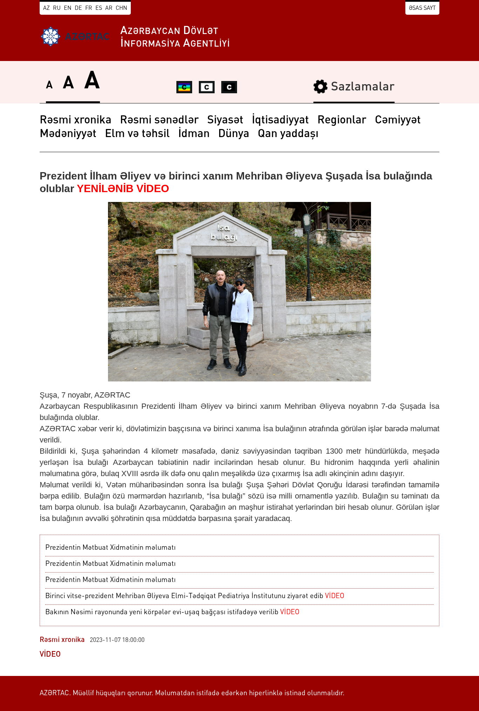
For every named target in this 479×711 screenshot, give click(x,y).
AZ (46, 8)
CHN (121, 8)
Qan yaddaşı (288, 134)
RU (57, 8)
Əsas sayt (422, 8)
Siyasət (225, 120)
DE (78, 8)
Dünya (233, 134)
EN (68, 8)
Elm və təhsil (137, 134)
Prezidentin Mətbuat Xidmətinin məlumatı (110, 547)
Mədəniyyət (68, 134)
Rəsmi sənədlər (159, 120)
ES (98, 8)
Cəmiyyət (398, 120)
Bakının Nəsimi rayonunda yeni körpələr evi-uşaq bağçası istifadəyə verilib (172, 612)
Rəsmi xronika (76, 120)
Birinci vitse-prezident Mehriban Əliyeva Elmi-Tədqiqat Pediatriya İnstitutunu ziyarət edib (194, 596)
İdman (194, 134)
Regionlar (341, 120)
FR (88, 8)
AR (109, 8)
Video (50, 654)
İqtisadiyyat (280, 120)
